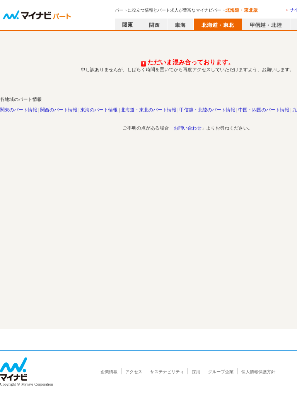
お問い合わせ (187, 128)
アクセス (133, 371)
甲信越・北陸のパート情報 (207, 110)
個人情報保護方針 (258, 371)
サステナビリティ (167, 371)
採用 (196, 371)
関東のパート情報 (18, 110)
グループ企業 (221, 371)
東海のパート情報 (99, 110)
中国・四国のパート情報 (263, 110)
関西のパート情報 (58, 110)
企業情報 (109, 371)
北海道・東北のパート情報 (148, 110)
